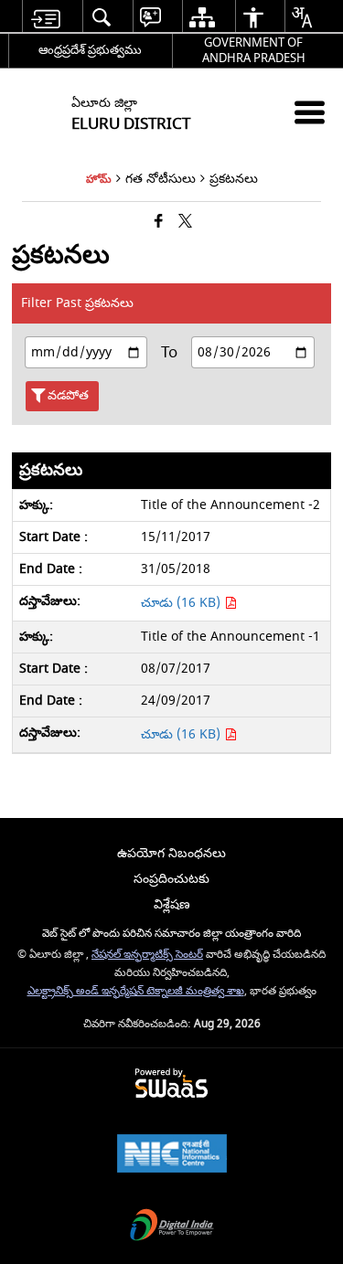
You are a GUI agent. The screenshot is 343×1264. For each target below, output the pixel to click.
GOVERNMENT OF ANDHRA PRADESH (253, 50)
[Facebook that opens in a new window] (158, 222)
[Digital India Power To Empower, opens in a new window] (172, 1227)
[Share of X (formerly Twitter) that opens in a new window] (185, 222)
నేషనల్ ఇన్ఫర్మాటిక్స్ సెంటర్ (147, 954)
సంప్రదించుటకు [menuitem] (171, 878)
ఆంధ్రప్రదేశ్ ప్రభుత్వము (90, 49)
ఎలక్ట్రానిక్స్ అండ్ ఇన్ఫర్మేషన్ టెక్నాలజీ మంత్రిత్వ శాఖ (135, 991)
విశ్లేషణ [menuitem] (172, 904)
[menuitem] (45, 17)
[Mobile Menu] (310, 112)
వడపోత (68, 395)
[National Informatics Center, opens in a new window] (172, 1156)
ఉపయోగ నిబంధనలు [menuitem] (171, 853)
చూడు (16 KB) (182, 602)
